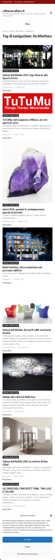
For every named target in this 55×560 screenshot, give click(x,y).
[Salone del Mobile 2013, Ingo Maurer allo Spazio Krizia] (27, 57)
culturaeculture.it (14, 11)
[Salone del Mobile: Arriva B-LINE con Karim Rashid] (27, 304)
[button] (51, 515)
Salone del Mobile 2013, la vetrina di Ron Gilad (25, 463)
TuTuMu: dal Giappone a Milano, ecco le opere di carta (25, 121)
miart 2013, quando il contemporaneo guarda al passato (23, 211)
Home (5, 31)
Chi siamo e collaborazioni (24, 2)
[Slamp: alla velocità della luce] (27, 372)
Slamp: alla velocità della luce (19, 396)
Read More (7, 90)
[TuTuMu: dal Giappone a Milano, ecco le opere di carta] (27, 103)
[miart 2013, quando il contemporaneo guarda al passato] (27, 172)
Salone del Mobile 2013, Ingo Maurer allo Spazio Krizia (25, 76)
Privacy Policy (8, 2)
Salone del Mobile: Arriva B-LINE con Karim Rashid (27, 331)
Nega (27, 547)
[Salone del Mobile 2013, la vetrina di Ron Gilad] (27, 436)
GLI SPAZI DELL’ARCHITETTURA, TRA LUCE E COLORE (27, 490)
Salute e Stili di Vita (16, 31)
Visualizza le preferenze (27, 554)
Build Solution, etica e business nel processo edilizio (22, 269)
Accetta (27, 539)
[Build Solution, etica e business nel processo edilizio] (27, 244)
